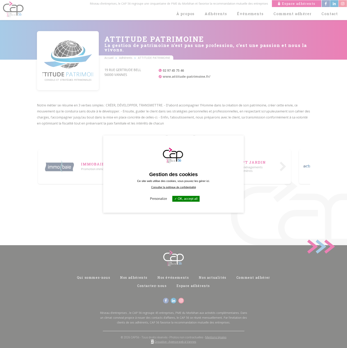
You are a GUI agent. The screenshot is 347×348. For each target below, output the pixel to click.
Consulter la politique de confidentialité (173, 187)
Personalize (158, 198)
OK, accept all (187, 198)
